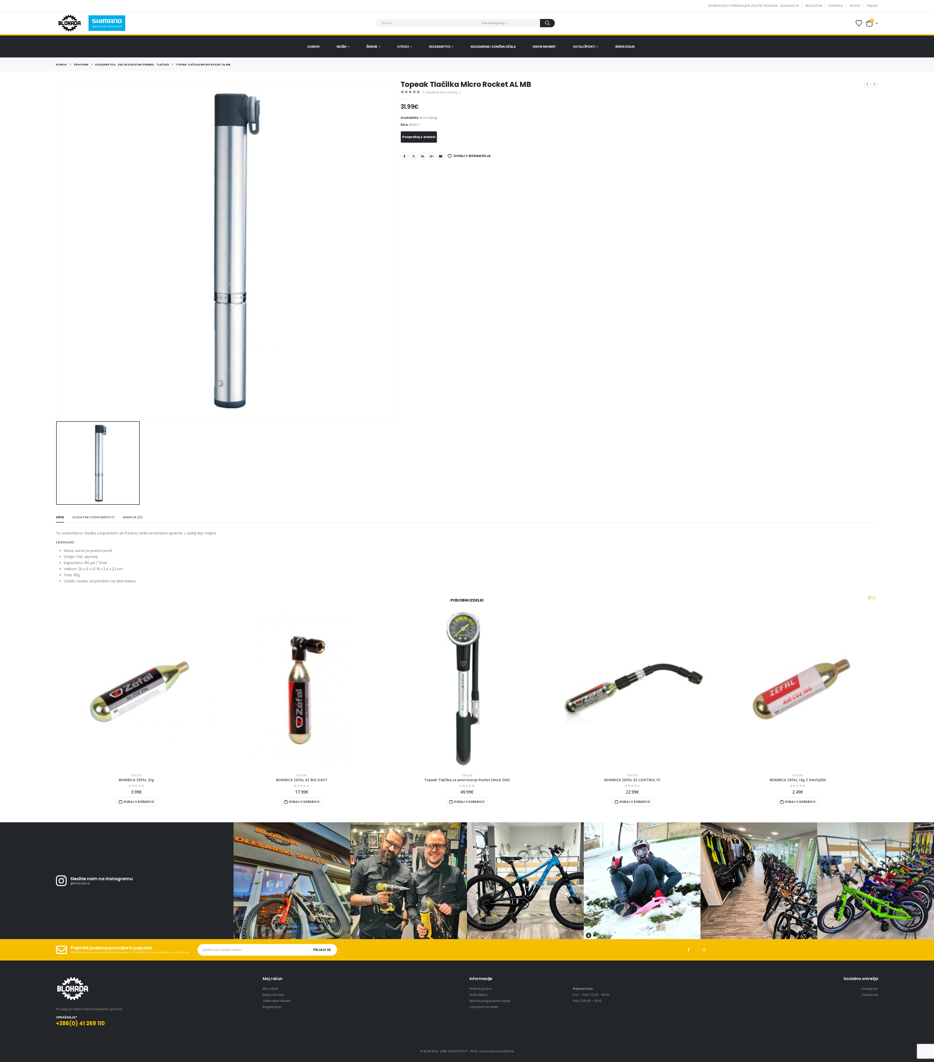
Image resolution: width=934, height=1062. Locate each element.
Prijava (872, 6)
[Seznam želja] (859, 23)
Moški (341, 46)
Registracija (272, 1007)
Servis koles (625, 46)
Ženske (371, 46)
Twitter (413, 156)
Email (441, 156)
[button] (869, 598)
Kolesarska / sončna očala (493, 46)
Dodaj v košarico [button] (139, 802)
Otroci (403, 46)
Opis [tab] (60, 517)
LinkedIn (422, 156)
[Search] (547, 23)
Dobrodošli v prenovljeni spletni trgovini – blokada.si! (753, 6)
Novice (855, 6)
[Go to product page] (136, 689)
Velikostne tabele (276, 1000)
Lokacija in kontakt (483, 1007)
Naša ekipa (478, 994)
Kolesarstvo (440, 46)
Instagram (704, 950)
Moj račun (814, 6)
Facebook (404, 156)
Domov (313, 46)
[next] (874, 84)
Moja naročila (273, 994)
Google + (432, 156)
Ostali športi (584, 46)
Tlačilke (136, 775)
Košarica (836, 6)
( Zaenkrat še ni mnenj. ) (441, 92)
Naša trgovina (480, 988)
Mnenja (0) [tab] (133, 517)
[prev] (867, 84)
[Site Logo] (69, 23)
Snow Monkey (544, 46)
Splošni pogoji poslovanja (489, 1000)
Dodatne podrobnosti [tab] (93, 517)
